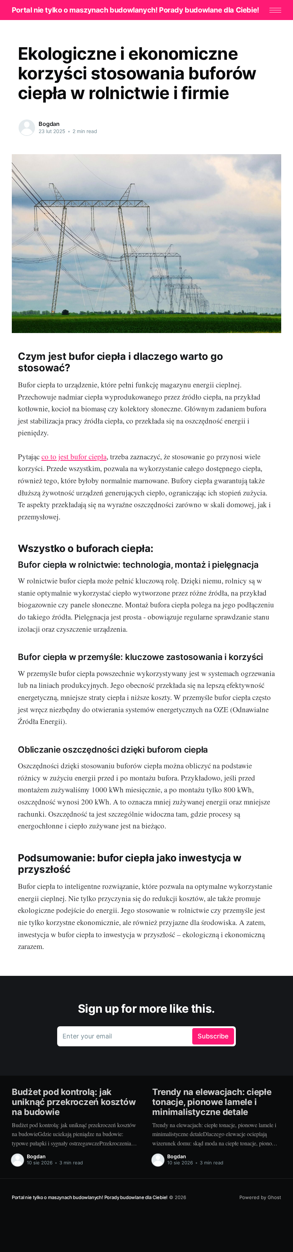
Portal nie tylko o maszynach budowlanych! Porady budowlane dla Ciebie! (135, 10)
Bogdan (49, 123)
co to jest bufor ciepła (73, 456)
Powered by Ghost (260, 1197)
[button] (275, 10)
